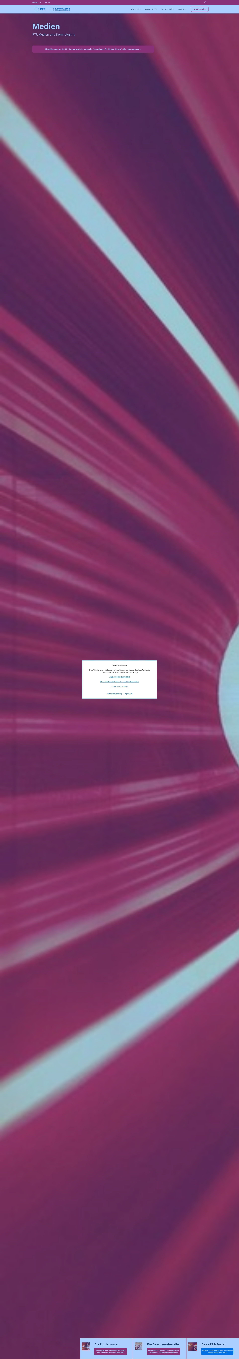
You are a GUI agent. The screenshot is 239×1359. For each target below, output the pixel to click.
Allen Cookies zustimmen (119, 677)
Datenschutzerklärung (114, 694)
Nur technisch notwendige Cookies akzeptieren (119, 682)
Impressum (128, 694)
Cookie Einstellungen (119, 686)
